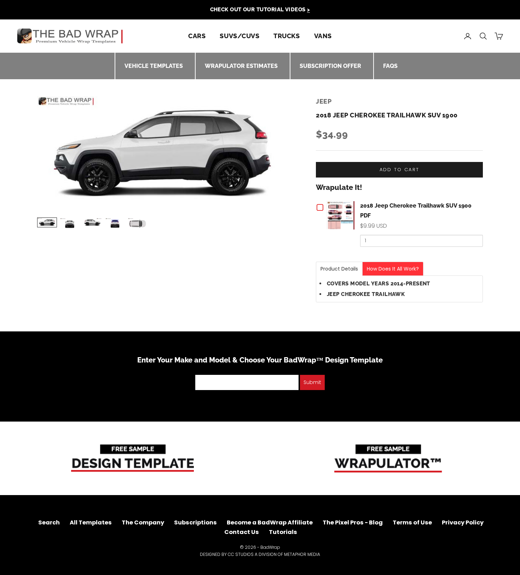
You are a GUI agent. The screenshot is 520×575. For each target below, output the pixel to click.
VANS (323, 36)
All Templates (91, 522)
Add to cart (400, 169)
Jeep (323, 101)
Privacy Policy (463, 522)
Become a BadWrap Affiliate (270, 522)
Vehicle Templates (154, 66)
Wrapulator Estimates (241, 66)
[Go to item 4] (115, 223)
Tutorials (283, 532)
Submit (312, 382)
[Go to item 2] (70, 223)
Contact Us (241, 532)
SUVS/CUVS (239, 36)
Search (49, 522)
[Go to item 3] (92, 222)
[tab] (339, 269)
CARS (197, 36)
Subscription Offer (330, 66)
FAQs (390, 66)
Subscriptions (195, 522)
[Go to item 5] (138, 223)
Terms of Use (412, 522)
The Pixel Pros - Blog (353, 522)
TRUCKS (286, 36)
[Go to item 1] (47, 222)
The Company (143, 522)
